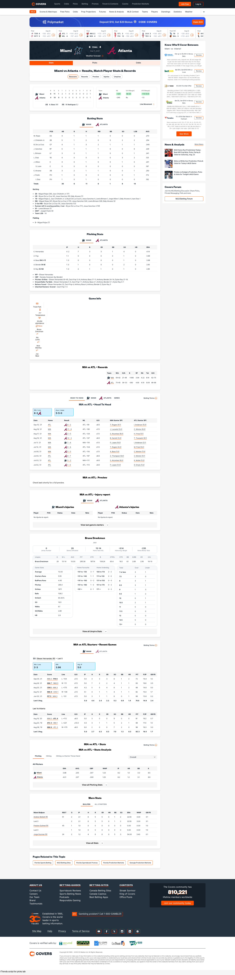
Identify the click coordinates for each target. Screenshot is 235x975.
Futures (102, 11)
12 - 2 (69, 438)
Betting (85, 4)
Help (49, 931)
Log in (198, 4)
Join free (185, 4)
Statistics (178, 11)
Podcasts (64, 897)
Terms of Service (80, 931)
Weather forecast (93, 56)
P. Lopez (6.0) (115, 443)
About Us (36, 885)
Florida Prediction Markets (113, 863)
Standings (165, 11)
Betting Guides (70, 885)
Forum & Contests (110, 4)
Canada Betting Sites (100, 890)
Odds (66, 4)
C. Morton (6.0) (139, 429)
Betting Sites (99, 885)
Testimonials (36, 903)
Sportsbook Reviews (70, 890)
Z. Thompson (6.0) (117, 456)
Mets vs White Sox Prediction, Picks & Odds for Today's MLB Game (188, 162)
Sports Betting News (70, 893)
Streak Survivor (127, 890)
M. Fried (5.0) (139, 447)
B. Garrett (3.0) (115, 438)
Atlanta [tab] (104, 124)
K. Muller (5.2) (139, 460)
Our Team (34, 897)
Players (154, 11)
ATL (112, 383)
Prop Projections (88, 11)
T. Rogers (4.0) (115, 447)
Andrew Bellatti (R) (41, 817)
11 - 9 (69, 429)
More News (199, 144)
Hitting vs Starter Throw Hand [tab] (68, 756)
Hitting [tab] (49, 756)
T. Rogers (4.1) (115, 425)
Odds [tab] (138, 62)
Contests (126, 885)
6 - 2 (69, 425)
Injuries (106, 77)
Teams (145, 11)
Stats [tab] (51, 62)
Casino (125, 4)
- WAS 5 (52, 683)
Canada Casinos (97, 893)
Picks (75, 4)
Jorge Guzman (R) (40, 834)
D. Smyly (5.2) (139, 465)
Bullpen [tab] (86, 804)
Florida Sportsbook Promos (87, 863)
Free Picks (64, 11)
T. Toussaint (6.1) (140, 438)
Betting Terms (149, 398)
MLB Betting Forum (184, 199)
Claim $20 (198, 22)
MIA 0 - (52, 719)
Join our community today (177, 903)
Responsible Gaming (70, 900)
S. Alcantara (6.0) (116, 460)
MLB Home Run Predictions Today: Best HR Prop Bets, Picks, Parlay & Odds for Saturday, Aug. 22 (187, 152)
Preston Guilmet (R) (41, 826)
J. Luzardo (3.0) (116, 429)
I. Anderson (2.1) (140, 443)
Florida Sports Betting (43, 863)
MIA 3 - (52, 679)
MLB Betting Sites (64, 863)
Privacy (62, 931)
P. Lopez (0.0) (115, 465)
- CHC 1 (52, 692)
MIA (112, 378)
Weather (188, 11)
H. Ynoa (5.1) (138, 434)
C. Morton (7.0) (139, 452)
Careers (34, 893)
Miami (66, 50)
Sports (57, 4)
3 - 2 (69, 460)
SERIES (117, 398)
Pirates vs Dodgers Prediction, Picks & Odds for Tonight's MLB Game (188, 173)
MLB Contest (133, 11)
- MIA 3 (52, 687)
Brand (32, 900)
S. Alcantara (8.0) (116, 434)
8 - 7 (69, 456)
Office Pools (126, 897)
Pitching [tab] (38, 756)
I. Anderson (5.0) (140, 425)
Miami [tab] (88, 124)
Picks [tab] (94, 62)
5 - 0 (69, 451)
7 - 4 (69, 443)
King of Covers (127, 893)
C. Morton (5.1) (139, 456)
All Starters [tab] (101, 804)
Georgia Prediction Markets (140, 863)
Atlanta (125, 50)
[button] (95, 631)
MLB (33, 11)
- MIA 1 (52, 723)
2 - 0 (69, 434)
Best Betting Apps (98, 897)
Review (199, 55)
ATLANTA (104, 500)
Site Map (36, 931)
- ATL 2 (52, 727)
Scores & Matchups (48, 11)
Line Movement (146, 104)
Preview (96, 77)
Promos (95, 4)
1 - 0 (69, 465)
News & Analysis (116, 11)
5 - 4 (69, 447)
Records (84, 77)
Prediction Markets (140, 4)
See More (184, 134)
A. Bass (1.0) (114, 452)
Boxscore (73, 77)
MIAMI (89, 500)
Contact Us (35, 890)
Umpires (117, 77)
